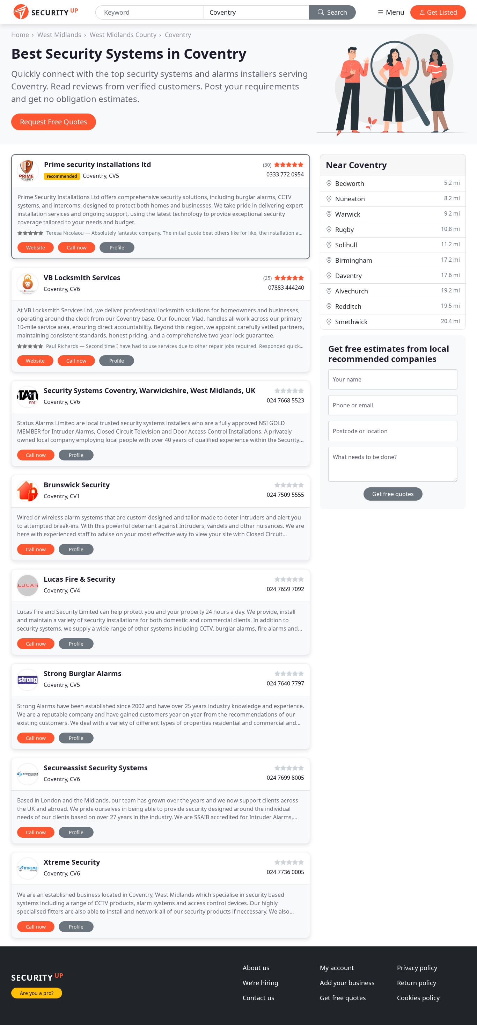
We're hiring (260, 983)
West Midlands (59, 34)
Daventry (396, 275)
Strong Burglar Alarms (83, 673)
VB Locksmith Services (82, 277)
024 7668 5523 (285, 400)
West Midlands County (123, 34)
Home (20, 34)
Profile (117, 247)
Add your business (347, 983)
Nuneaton (396, 198)
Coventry (178, 34)
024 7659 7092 (285, 589)
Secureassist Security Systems (96, 767)
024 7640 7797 (285, 683)
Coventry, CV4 (62, 590)
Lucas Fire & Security (79, 579)
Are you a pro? (36, 993)
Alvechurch (396, 290)
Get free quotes (393, 494)
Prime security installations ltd (97, 164)
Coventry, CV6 (62, 289)
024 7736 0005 (285, 872)
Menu (394, 12)
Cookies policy (418, 998)
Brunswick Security (77, 484)
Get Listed (441, 12)
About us (256, 968)
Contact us (258, 998)
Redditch (396, 306)
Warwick (396, 214)
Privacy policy (417, 968)
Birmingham (396, 260)
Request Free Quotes (53, 121)
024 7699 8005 (285, 778)
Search (336, 12)
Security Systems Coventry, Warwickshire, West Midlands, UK (149, 390)
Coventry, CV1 (62, 496)
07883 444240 (286, 287)
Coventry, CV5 (101, 176)
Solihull (396, 244)
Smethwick (396, 321)
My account (337, 968)
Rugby (396, 229)
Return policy (416, 983)
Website (35, 247)
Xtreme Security (72, 862)
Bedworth (396, 183)
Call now (77, 247)
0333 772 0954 (285, 174)
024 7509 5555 (285, 495)
